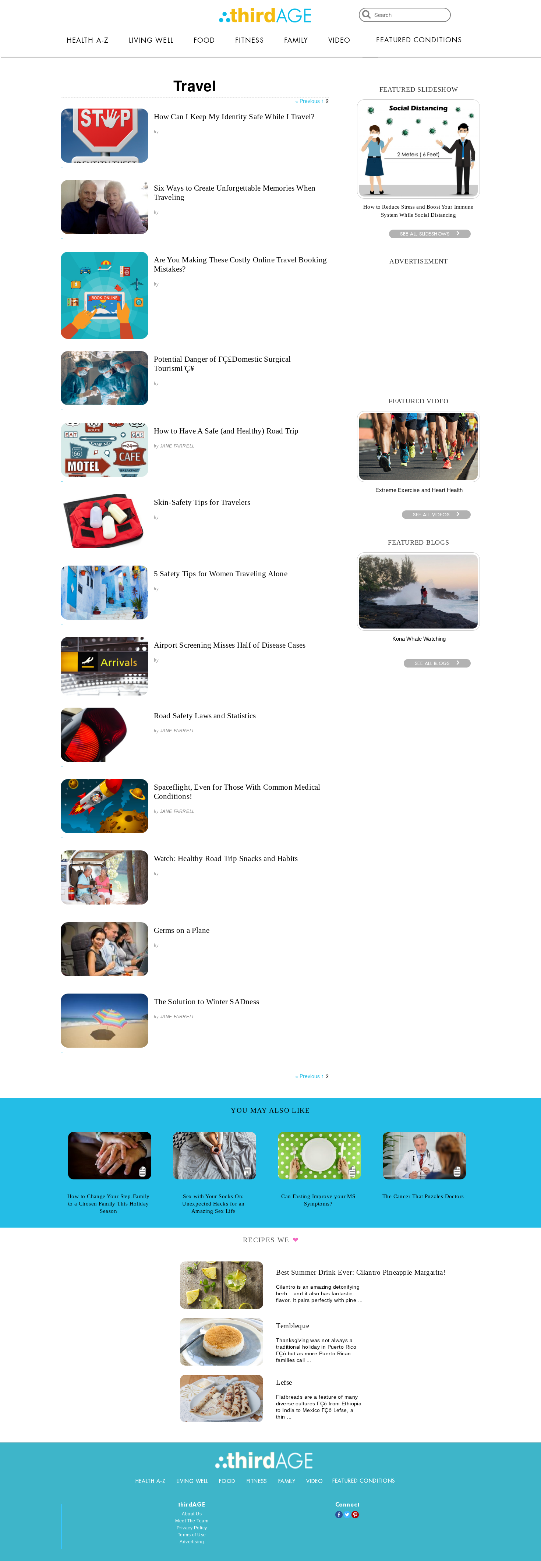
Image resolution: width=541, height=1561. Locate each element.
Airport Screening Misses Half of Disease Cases (230, 645)
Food (204, 40)
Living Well (151, 40)
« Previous (307, 101)
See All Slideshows (424, 233)
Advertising (192, 1541)
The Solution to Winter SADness (206, 1001)
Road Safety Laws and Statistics (205, 715)
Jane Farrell (177, 446)
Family (296, 40)
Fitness (249, 40)
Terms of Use (192, 1534)
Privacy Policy (192, 1527)
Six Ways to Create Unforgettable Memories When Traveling (235, 193)
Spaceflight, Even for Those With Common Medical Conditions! (237, 792)
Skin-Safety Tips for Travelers (202, 502)
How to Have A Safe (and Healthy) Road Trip (226, 430)
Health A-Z (88, 40)
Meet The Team (191, 1520)
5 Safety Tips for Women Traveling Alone (220, 573)
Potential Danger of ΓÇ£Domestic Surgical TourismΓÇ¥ (222, 364)
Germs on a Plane (181, 930)
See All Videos (431, 514)
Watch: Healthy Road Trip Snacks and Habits (226, 858)
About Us (192, 1513)
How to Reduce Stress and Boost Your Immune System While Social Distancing (418, 211)
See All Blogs (432, 663)
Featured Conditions (419, 40)
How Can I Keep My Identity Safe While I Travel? (234, 116)
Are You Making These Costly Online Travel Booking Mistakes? (240, 264)
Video (339, 40)
